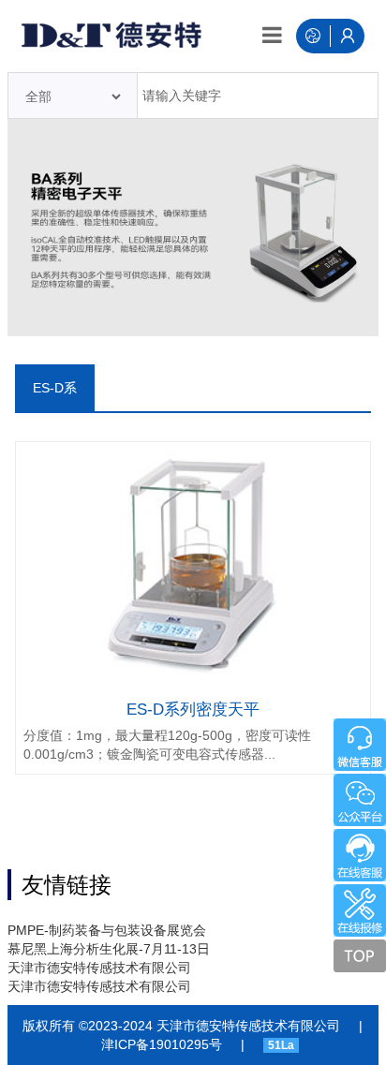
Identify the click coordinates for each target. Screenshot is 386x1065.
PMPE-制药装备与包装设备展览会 (106, 930)
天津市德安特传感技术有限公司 (99, 967)
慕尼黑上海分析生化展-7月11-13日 (108, 948)
